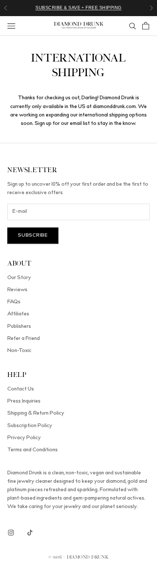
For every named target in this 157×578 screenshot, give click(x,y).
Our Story (19, 278)
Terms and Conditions (32, 450)
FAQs (13, 302)
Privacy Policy (24, 438)
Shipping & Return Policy (35, 413)
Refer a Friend (23, 339)
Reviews (17, 290)
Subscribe (33, 235)
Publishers (19, 326)
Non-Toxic (19, 351)
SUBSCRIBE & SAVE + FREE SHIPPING (78, 7)
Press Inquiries (24, 401)
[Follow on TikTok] (30, 532)
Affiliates (18, 314)
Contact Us (20, 389)
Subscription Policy (29, 426)
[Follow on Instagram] (11, 532)
